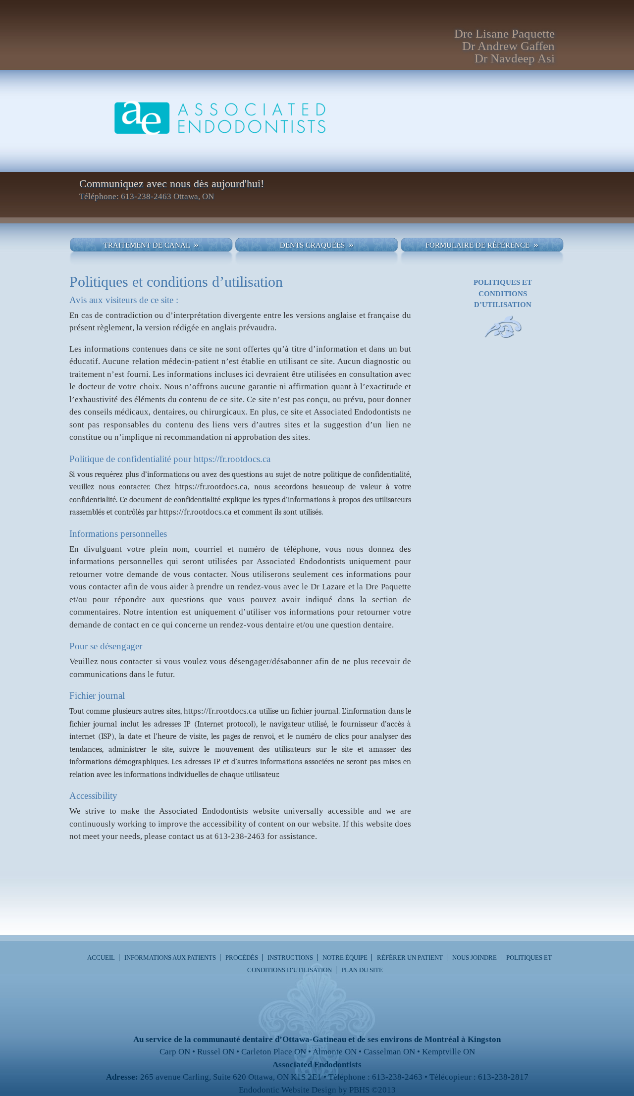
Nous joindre (474, 957)
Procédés (241, 957)
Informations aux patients (170, 957)
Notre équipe (345, 957)
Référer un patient (410, 957)
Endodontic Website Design (287, 1090)
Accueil (101, 957)
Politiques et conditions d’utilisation (503, 293)
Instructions (290, 957)
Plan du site (362, 970)
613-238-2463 (239, 836)
